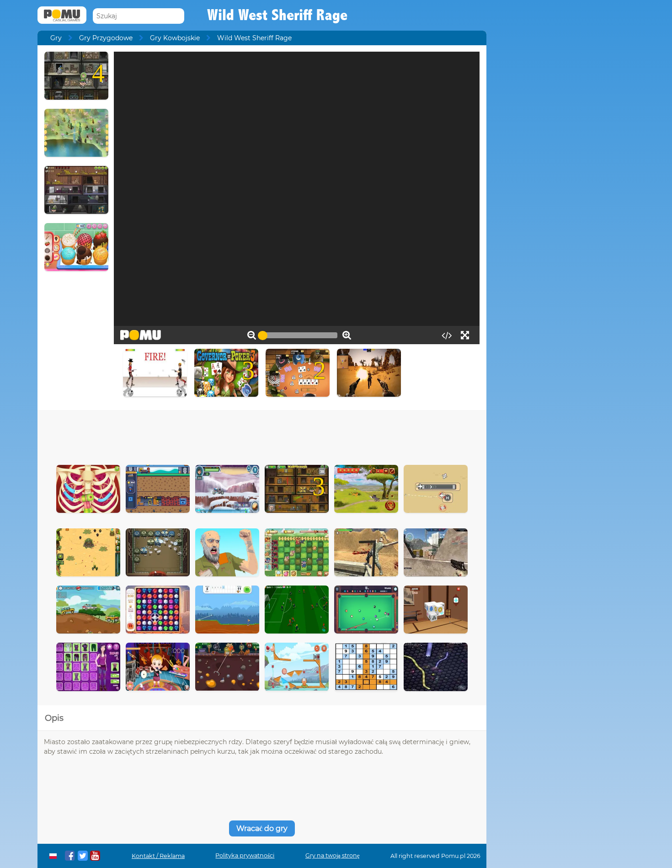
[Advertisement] (262, 435)
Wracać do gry (262, 828)
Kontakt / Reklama (158, 855)
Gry (56, 38)
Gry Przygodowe (106, 38)
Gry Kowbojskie (175, 38)
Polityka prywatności (244, 855)
